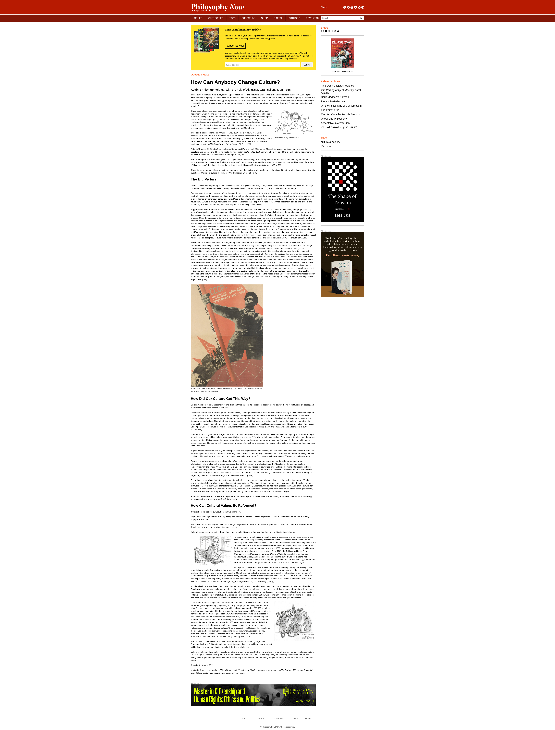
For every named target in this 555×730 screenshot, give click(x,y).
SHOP (264, 18)
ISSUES (198, 18)
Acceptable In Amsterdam (335, 123)
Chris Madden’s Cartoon (335, 97)
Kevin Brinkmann (202, 89)
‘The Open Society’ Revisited (337, 85)
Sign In (324, 7)
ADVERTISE (312, 18)
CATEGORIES (215, 18)
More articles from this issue (343, 72)
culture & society (330, 142)
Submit (307, 65)
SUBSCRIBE (248, 18)
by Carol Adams (341, 91)
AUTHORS (294, 18)
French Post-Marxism (333, 101)
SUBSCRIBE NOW (235, 46)
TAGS (232, 18)
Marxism (326, 146)
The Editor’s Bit (330, 110)
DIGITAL (278, 18)
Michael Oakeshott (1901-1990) (339, 127)
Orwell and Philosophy (334, 118)
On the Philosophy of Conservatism (341, 105)
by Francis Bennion (340, 114)
